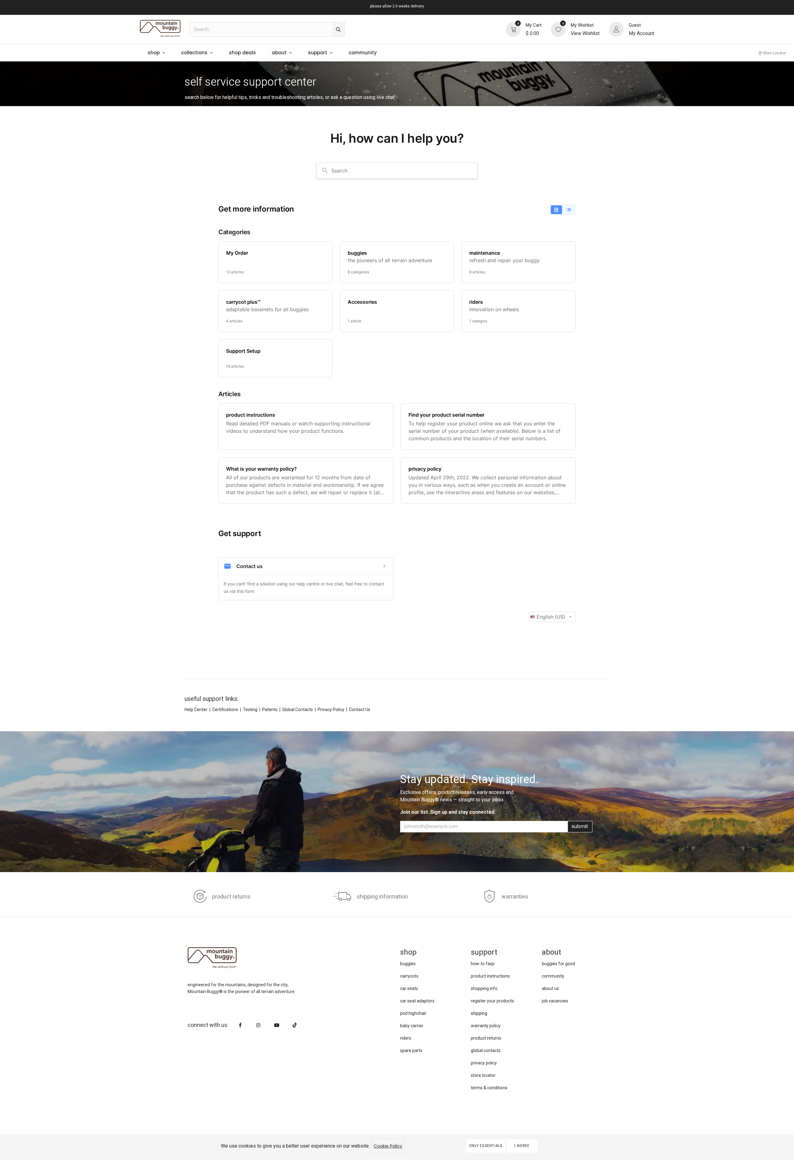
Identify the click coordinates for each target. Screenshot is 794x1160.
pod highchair (413, 1013)
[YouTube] (276, 1025)
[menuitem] (156, 52)
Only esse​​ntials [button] (485, 1145)
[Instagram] (258, 1025)
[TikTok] (294, 1025)
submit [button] (580, 826)
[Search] (338, 29)
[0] (513, 29)
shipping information (382, 897)
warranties (515, 897)
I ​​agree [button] (521, 1145)
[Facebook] (240, 1025)
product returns (231, 897)
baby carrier (411, 1025)
